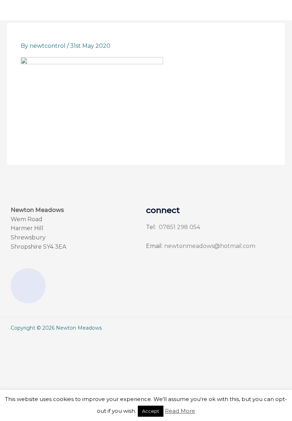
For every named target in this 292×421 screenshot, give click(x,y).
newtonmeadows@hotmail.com (209, 246)
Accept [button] (150, 411)
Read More (180, 410)
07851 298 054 (178, 227)
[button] (114, 10)
